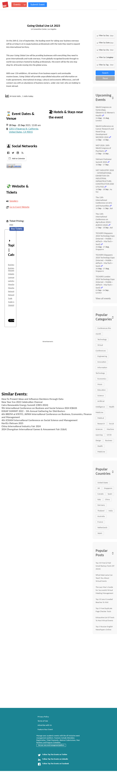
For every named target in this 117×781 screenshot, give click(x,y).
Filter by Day (104, 36)
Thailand (101, 511)
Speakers (13, 201)
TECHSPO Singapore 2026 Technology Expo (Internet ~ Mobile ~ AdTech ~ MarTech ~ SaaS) (105, 239)
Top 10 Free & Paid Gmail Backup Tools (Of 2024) (105, 566)
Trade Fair (12, 302)
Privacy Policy (43, 717)
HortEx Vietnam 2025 (12, 423)
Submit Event (37, 4)
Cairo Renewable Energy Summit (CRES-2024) (25, 405)
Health (100, 446)
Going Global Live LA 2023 (43, 25)
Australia (101, 516)
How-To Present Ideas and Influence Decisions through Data (32, 399)
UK (99, 488)
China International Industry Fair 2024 (21, 426)
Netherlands (102, 528)
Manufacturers (13, 284)
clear (111, 36)
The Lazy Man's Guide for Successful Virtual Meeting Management (104, 590)
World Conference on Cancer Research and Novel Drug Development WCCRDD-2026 (105, 131)
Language (11, 277)
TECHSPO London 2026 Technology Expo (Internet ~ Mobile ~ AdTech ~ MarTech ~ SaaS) (105, 282)
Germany (101, 505)
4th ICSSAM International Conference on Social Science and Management (40, 420)
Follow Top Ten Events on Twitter (54, 755)
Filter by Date (104, 43)
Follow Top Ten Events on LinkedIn (55, 759)
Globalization (13, 274)
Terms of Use (43, 721)
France (100, 522)
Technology (102, 340)
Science (101, 396)
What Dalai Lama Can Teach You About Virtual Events (104, 578)
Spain (110, 494)
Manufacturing (13, 288)
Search (105, 73)
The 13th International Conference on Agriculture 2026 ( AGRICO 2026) (103, 219)
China (107, 500)
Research (101, 424)
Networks (11, 295)
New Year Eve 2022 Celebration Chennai (22, 402)
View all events (103, 298)
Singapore (108, 488)
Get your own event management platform (51, 745)
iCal (17, 158)
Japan (100, 533)
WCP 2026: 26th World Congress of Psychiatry (103, 148)
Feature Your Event (45, 729)
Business (11, 265)
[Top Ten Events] (5, 4)
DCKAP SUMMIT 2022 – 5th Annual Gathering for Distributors (33, 411)
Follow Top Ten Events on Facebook (55, 764)
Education (102, 390)
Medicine (101, 452)
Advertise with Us (45, 725)
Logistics (11, 281)
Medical (101, 418)
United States (103, 483)
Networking (12, 291)
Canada (100, 494)
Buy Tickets (16, 229)
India (111, 511)
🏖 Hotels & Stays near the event (66, 114)
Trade (10, 298)
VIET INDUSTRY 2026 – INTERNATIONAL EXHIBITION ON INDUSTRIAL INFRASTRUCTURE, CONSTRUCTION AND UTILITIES (105, 178)
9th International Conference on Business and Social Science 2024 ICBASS (39, 408)
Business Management (13, 269)
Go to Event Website (19, 207)
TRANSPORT (12, 305)
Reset (105, 78)
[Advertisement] (65, 364)
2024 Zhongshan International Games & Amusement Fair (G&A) (34, 429)
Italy (99, 500)
